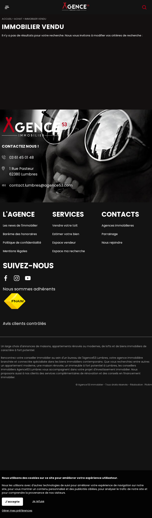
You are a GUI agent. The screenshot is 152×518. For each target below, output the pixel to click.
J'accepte (12, 502)
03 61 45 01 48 (21, 157)
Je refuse (38, 501)
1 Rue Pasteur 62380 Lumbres (23, 171)
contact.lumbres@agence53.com (40, 185)
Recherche (144, 7)
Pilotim (148, 384)
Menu (7, 6)
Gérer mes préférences (17, 510)
